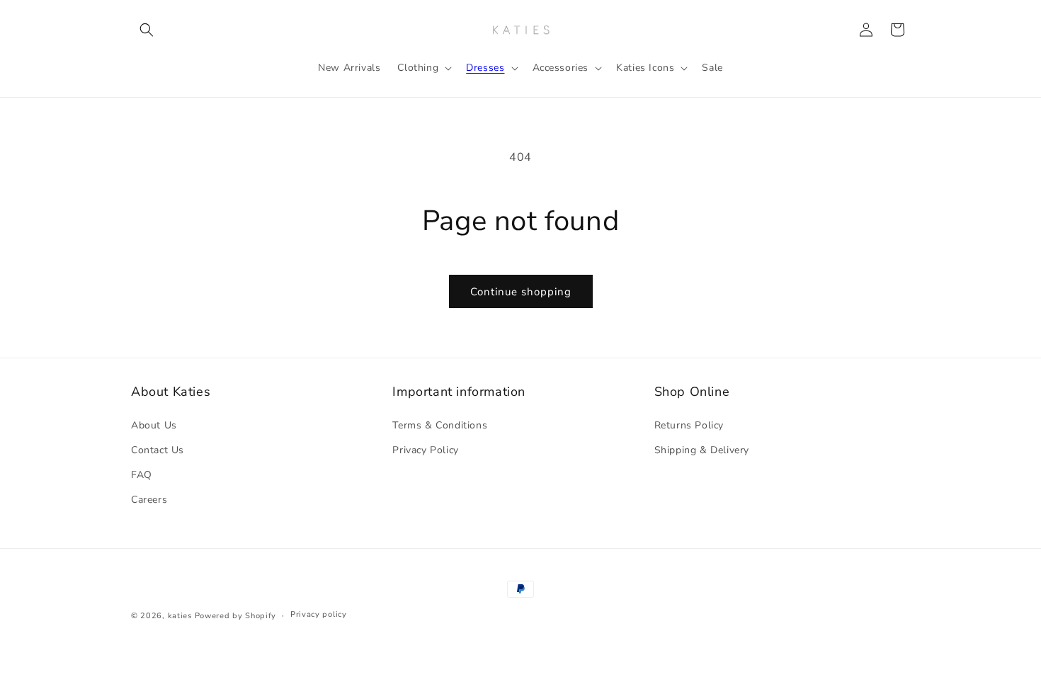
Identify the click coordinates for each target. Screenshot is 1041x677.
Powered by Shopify (236, 615)
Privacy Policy (425, 450)
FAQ (141, 475)
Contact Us (157, 450)
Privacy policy (318, 614)
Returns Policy (689, 425)
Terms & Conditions (439, 425)
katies (180, 615)
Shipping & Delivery (701, 450)
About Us (154, 425)
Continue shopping (520, 292)
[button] (146, 29)
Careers (149, 499)
